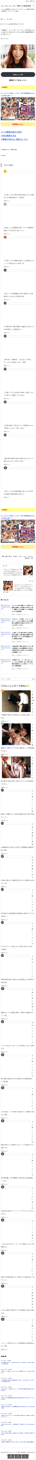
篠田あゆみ (27, 558)
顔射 (32, 558)
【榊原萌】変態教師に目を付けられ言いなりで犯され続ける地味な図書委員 (17, 1442)
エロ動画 (10, 19)
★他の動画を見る (8, 135)
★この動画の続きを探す (11, 132)
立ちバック (30, 556)
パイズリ (20, 556)
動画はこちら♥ (18, 74)
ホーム (3, 19)
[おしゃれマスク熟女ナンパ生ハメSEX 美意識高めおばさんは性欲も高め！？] (18, 108)
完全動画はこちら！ (18, 124)
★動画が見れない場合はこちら (14, 139)
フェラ (25, 556)
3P (11, 556)
